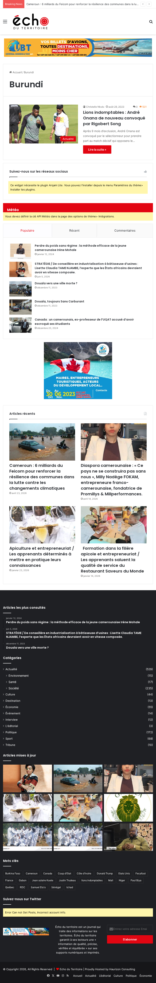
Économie (11, 707)
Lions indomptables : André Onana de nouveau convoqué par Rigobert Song (114, 118)
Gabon (22, 880)
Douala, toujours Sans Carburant (59, 301)
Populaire (27, 230)
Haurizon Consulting (122, 969)
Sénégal (56, 887)
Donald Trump (105, 873)
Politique (11, 732)
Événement (12, 713)
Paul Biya (136, 880)
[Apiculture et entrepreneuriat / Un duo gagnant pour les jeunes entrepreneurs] (78, 837)
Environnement (19, 675)
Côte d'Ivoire (84, 873)
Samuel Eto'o (38, 887)
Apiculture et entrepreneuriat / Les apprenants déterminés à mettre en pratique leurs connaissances (41, 556)
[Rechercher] (151, 22)
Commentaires (124, 230)
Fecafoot (140, 873)
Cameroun (32, 873)
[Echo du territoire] (31, 21)
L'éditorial (11, 726)
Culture (10, 694)
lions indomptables (92, 880)
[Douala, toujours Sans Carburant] (20, 307)
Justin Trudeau (67, 880)
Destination (12, 700)
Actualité (11, 669)
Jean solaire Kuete (42, 880)
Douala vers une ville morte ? (56, 283)
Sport (9, 738)
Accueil (17, 72)
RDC (22, 887)
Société (14, 688)
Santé (12, 682)
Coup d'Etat (64, 873)
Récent (74, 230)
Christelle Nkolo (95, 106)
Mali (110, 880)
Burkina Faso (12, 873)
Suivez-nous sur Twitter (22, 899)
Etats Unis (124, 873)
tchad (69, 887)
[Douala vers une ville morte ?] (20, 289)
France (9, 880)
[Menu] (5, 22)
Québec (9, 887)
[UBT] (78, 47)
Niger (122, 880)
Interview (11, 719)
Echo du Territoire (71, 969)
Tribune (10, 745)
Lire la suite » (97, 149)
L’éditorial (105, 975)
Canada (47, 873)
